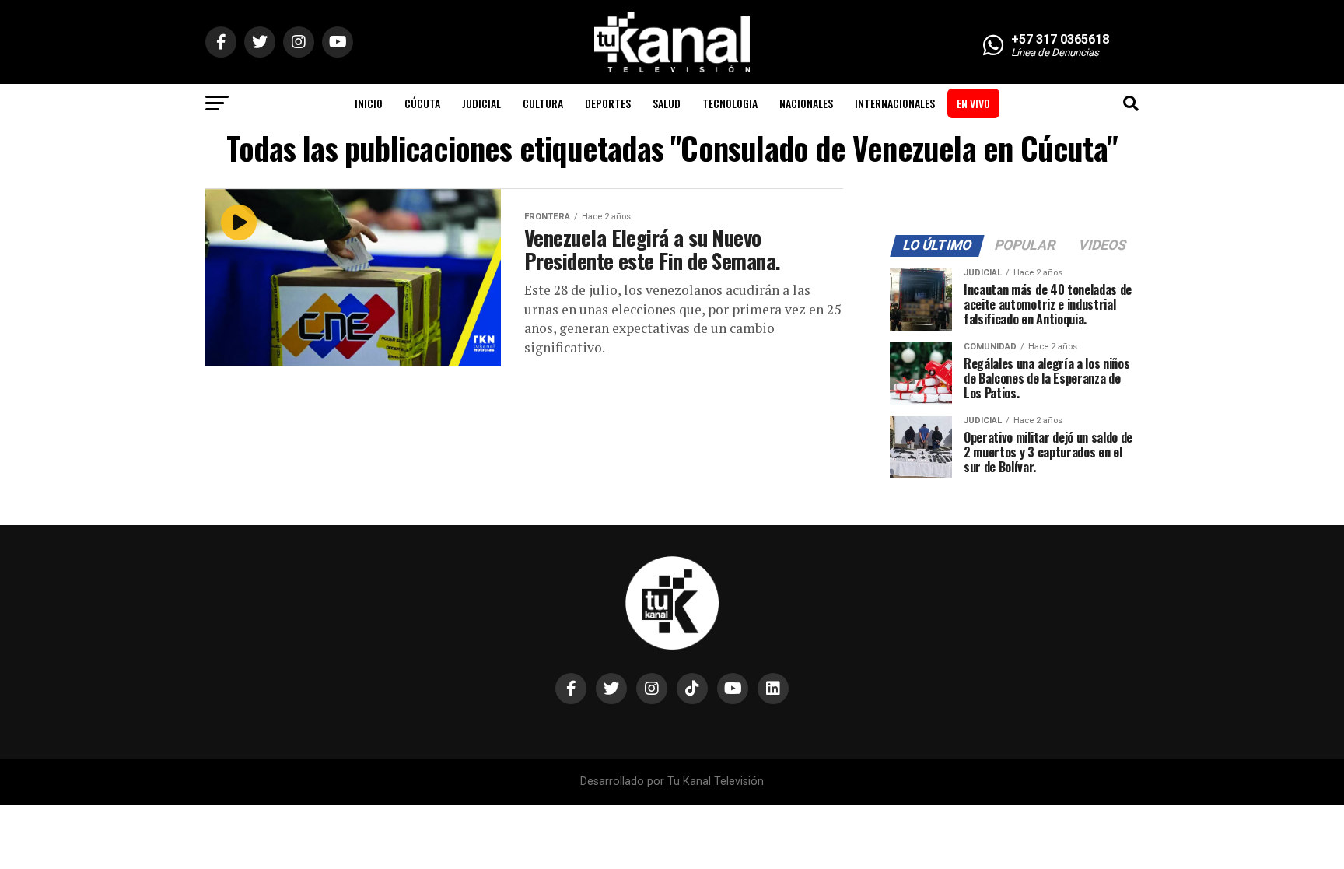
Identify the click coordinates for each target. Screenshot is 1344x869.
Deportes (608, 103)
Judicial (481, 103)
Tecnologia (730, 103)
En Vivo (973, 103)
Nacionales (806, 103)
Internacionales (895, 103)
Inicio (369, 103)
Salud (667, 103)
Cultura (543, 103)
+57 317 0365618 (1060, 39)
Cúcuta (422, 103)
